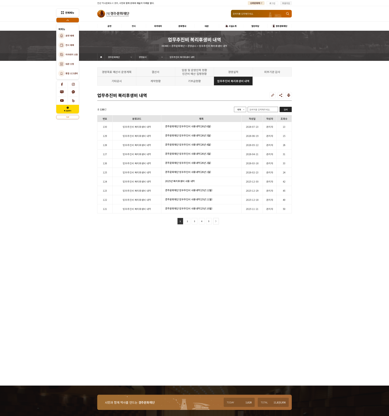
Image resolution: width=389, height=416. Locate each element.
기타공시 (117, 81)
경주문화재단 (114, 57)
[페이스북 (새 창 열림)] (62, 84)
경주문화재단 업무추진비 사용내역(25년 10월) (188, 208)
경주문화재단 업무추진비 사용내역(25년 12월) (188, 190)
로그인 (272, 3)
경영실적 (233, 72)
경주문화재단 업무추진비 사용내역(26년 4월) (188, 144)
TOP (67, 117)
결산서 (155, 72)
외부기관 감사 (272, 72)
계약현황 (155, 81)
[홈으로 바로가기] (101, 57)
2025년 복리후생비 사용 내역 (180, 181)
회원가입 (286, 3)
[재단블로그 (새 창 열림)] (62, 92)
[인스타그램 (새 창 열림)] (73, 84)
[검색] (288, 13)
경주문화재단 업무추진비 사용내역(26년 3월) (188, 153)
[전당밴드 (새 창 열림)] (73, 100)
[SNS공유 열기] (281, 95)
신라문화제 (255, 3)
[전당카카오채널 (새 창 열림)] (73, 92)
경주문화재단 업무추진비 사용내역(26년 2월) (188, 163)
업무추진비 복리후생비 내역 (182, 57)
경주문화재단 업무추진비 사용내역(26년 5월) (188, 135)
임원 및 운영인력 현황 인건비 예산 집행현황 (194, 71)
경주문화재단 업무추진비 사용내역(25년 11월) (188, 199)
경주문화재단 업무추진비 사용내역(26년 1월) (188, 172)
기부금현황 (194, 81)
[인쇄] (289, 95)
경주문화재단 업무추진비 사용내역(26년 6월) (188, 126)
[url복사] (273, 95)
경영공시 (143, 57)
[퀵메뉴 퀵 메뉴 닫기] (67, 20)
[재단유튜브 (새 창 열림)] (62, 100)
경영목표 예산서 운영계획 (117, 72)
